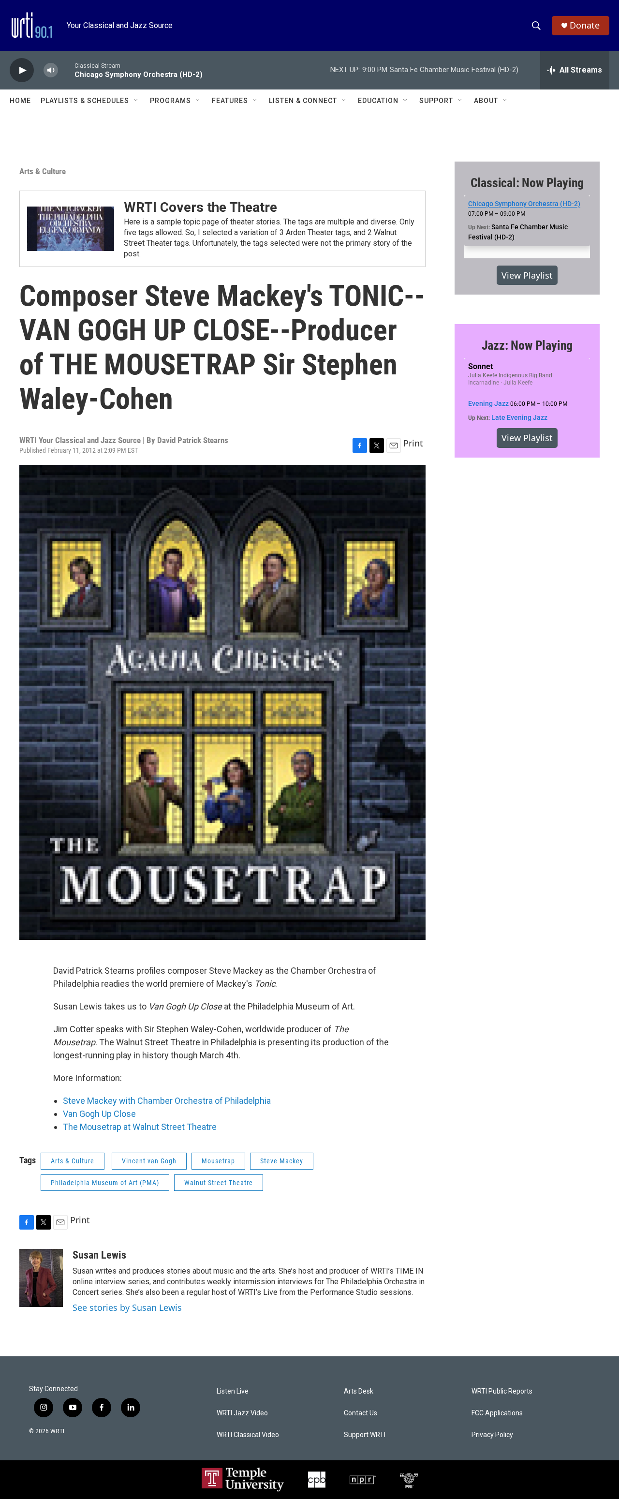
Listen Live (233, 1391)
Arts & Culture (42, 171)
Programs (170, 100)
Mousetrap (218, 1161)
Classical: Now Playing (527, 183)
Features (230, 100)
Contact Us (360, 1413)
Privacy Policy (492, 1435)
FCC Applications (497, 1413)
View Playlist (527, 275)
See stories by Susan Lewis (127, 1307)
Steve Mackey (281, 1161)
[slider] (66, 70)
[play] (21, 70)
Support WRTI (364, 1435)
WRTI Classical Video (248, 1435)
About (486, 100)
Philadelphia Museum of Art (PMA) (105, 1183)
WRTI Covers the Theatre (200, 207)
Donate (585, 25)
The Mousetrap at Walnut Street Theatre (140, 1127)
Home (20, 100)
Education (378, 100)
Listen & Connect (303, 100)
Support (436, 100)
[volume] (51, 70)
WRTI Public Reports (502, 1391)
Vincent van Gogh (149, 1161)
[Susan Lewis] (41, 1278)
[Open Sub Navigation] (136, 100)
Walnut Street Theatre (218, 1183)
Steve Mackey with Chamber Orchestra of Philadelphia (167, 1101)
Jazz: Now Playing (527, 345)
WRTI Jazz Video (242, 1413)
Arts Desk (358, 1391)
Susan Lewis (99, 1255)
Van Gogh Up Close (99, 1114)
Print (413, 443)
